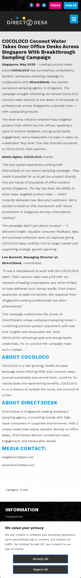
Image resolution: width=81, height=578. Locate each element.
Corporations (14, 516)
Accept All (40, 559)
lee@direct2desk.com (18, 457)
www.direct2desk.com (18, 465)
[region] (40, 549)
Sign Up (70, 5)
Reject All (40, 569)
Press (55, 5)
